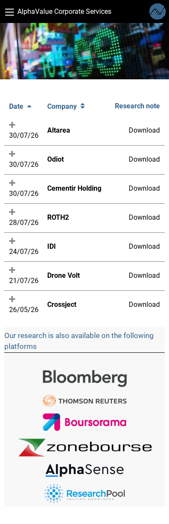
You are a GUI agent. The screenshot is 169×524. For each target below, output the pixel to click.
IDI (51, 246)
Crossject (61, 304)
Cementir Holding (74, 188)
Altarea (58, 130)
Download (144, 130)
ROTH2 (58, 217)
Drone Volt (63, 275)
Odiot (55, 159)
